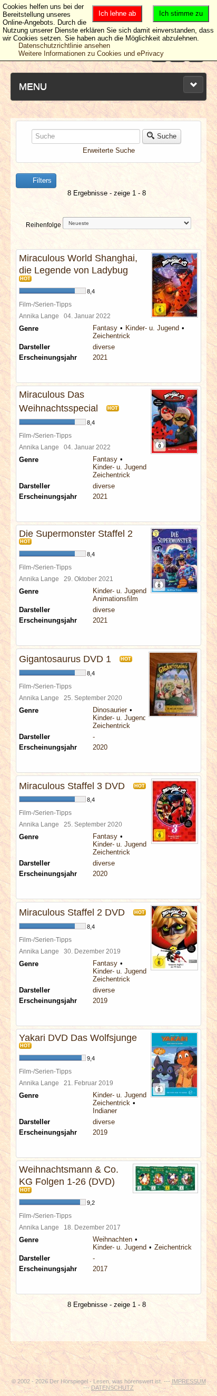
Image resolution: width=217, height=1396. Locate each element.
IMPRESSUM (189, 1381)
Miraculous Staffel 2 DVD (72, 912)
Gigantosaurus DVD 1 (65, 659)
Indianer (105, 1111)
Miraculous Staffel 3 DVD (72, 786)
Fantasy (105, 328)
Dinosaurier (110, 710)
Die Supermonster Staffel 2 (76, 533)
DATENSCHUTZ (112, 1387)
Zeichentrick (111, 336)
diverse (104, 347)
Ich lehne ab (117, 13)
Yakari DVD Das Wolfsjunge (78, 1038)
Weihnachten (112, 1239)
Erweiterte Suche (109, 150)
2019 (100, 1001)
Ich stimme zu (181, 13)
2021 (100, 357)
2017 (100, 1269)
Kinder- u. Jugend (152, 328)
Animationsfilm (115, 599)
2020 (100, 747)
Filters (41, 180)
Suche (166, 136)
